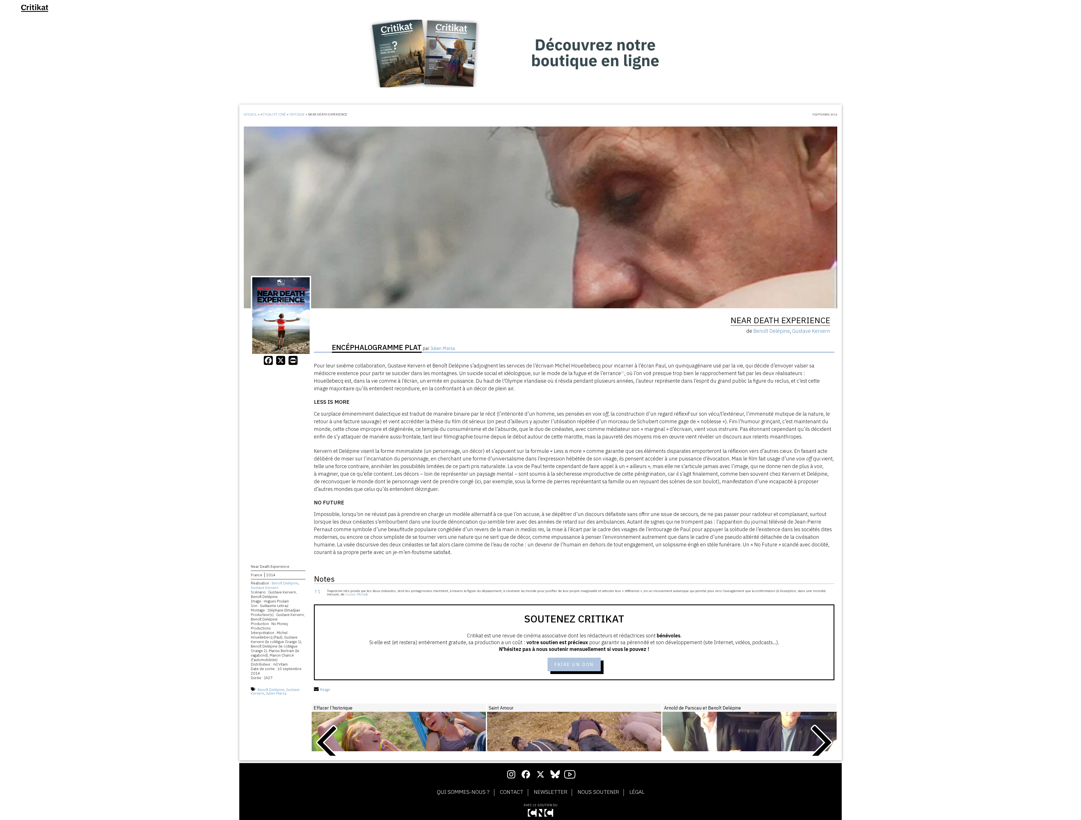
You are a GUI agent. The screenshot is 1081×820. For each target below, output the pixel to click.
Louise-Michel (355, 594)
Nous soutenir (598, 792)
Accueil (250, 114)
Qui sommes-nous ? (463, 792)
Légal (636, 792)
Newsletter (550, 792)
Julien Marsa (276, 693)
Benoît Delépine (285, 583)
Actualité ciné (273, 114)
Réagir (325, 689)
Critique (297, 114)
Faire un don (574, 664)
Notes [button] (324, 579)
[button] (622, 373)
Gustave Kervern (264, 587)
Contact (511, 792)
